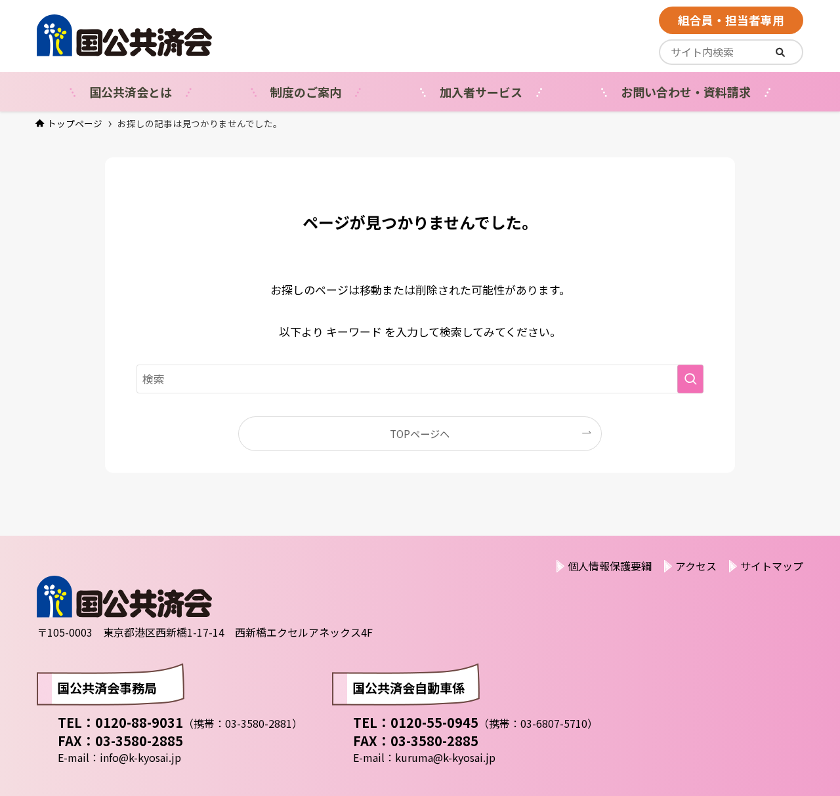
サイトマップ (771, 566)
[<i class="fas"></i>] (780, 52)
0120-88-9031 (139, 722)
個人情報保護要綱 (610, 566)
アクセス (696, 566)
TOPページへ (420, 433)
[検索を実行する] (690, 379)
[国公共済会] (190, 35)
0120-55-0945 (434, 722)
